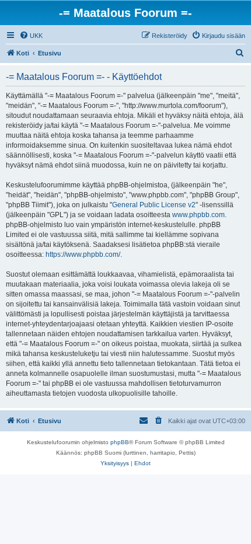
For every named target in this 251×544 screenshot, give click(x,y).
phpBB (119, 442)
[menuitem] (31, 36)
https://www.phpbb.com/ (83, 254)
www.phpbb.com (198, 215)
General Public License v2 (154, 205)
